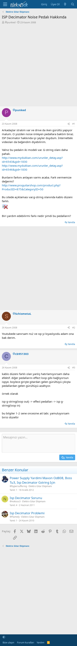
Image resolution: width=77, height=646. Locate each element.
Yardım (40, 642)
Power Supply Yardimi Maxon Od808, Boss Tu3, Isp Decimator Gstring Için (41, 480)
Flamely (16, 516)
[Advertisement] (38, 64)
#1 (73, 123)
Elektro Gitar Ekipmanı (40, 486)
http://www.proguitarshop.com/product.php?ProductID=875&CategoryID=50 (31, 187)
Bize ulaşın (8, 642)
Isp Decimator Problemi (27, 513)
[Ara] (72, 4)
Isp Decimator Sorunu (26, 498)
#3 (73, 367)
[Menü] (5, 4)
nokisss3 (16, 501)
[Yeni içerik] (65, 4)
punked (11, 22)
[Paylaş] (68, 124)
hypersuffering (19, 486)
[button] (4, 637)
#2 (73, 327)
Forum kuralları (25, 642)
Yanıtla (71, 222)
